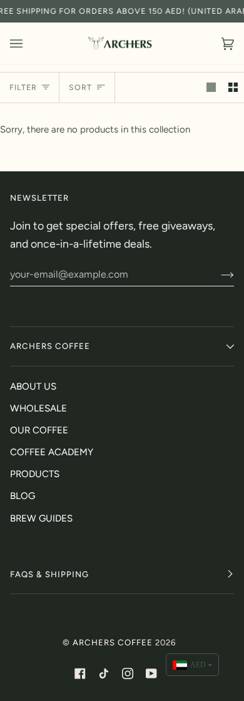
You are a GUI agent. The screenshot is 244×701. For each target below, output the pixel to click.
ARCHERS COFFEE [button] (50, 346)
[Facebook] (80, 673)
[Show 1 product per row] (211, 88)
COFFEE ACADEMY (51, 452)
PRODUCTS (34, 474)
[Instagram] (127, 673)
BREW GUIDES (41, 518)
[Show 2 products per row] (233, 88)
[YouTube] (151, 673)
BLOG (22, 496)
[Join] (217, 275)
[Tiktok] (103, 673)
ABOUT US (33, 386)
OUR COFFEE (39, 430)
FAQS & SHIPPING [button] (49, 574)
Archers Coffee (113, 642)
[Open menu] (29, 43)
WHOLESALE (38, 408)
